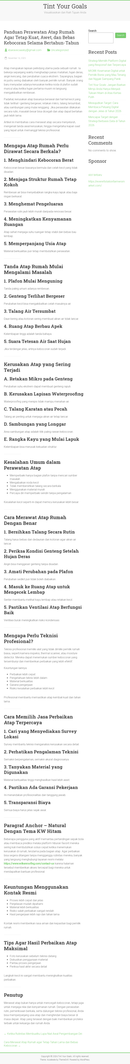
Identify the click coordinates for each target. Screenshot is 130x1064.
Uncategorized (60, 50)
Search (92, 30)
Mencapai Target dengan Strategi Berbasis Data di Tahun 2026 (106, 121)
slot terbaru (95, 174)
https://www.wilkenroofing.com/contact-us (29, 863)
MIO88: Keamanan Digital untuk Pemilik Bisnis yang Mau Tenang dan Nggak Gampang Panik (107, 75)
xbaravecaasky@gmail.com (24, 50)
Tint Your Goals (65, 6)
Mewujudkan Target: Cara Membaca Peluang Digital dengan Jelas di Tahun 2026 (104, 107)
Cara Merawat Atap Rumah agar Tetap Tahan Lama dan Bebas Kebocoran (41, 1044)
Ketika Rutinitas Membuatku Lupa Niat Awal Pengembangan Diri (43, 1033)
